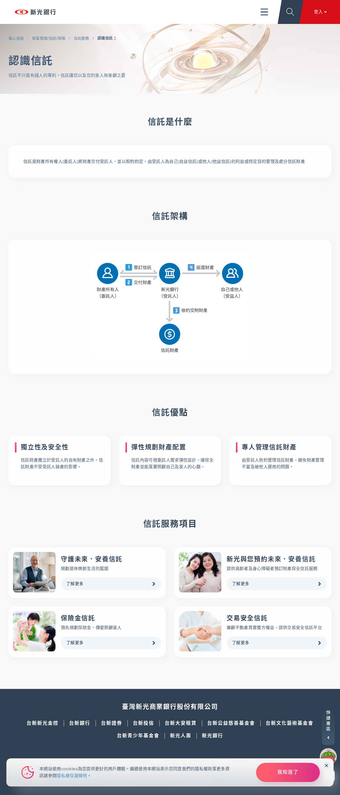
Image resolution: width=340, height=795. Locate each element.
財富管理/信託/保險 (48, 38)
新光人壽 (180, 736)
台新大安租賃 (181, 723)
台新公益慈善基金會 (231, 723)
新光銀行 (212, 736)
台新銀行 (79, 723)
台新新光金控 (42, 723)
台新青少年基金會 (138, 736)
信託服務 (81, 38)
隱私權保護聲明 (72, 775)
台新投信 (143, 723)
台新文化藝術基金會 (289, 723)
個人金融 (16, 38)
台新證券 (111, 723)
